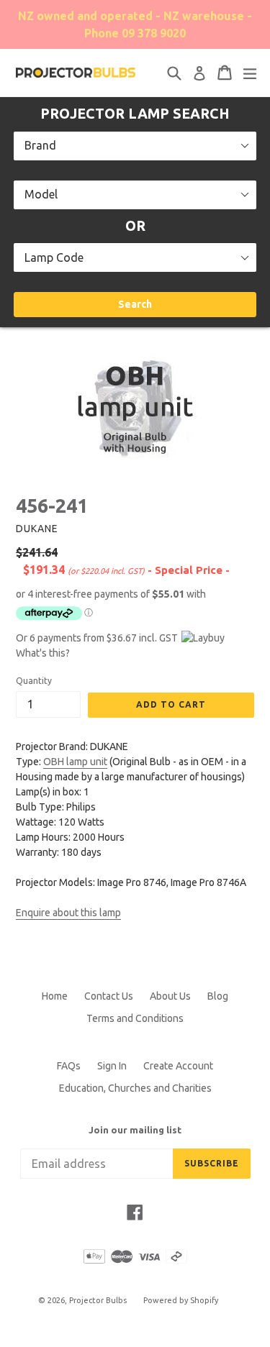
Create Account (178, 1066)
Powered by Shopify (180, 1300)
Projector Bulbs (98, 1300)
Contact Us (108, 996)
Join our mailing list (135, 1130)
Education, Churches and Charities (135, 1088)
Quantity (34, 680)
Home (55, 996)
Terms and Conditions (135, 1018)
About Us (170, 996)
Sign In (112, 1066)
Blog (217, 996)
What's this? (43, 653)
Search (135, 304)
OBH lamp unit (75, 761)
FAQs (69, 1066)
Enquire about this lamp (68, 912)
